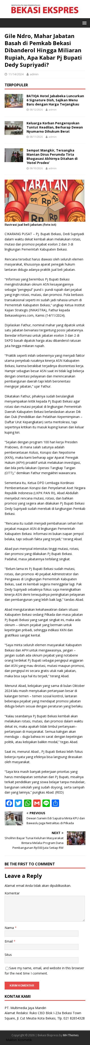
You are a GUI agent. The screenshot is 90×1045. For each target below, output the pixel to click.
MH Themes (70, 1035)
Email (9, 941)
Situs (8, 954)
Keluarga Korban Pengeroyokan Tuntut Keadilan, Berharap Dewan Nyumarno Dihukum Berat (55, 127)
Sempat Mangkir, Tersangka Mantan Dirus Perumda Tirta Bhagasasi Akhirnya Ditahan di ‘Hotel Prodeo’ (52, 156)
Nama (10, 927)
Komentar (12, 893)
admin (34, 74)
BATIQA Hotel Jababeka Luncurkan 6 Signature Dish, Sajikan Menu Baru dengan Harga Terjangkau (55, 100)
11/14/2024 (16, 74)
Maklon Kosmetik (19, 1040)
